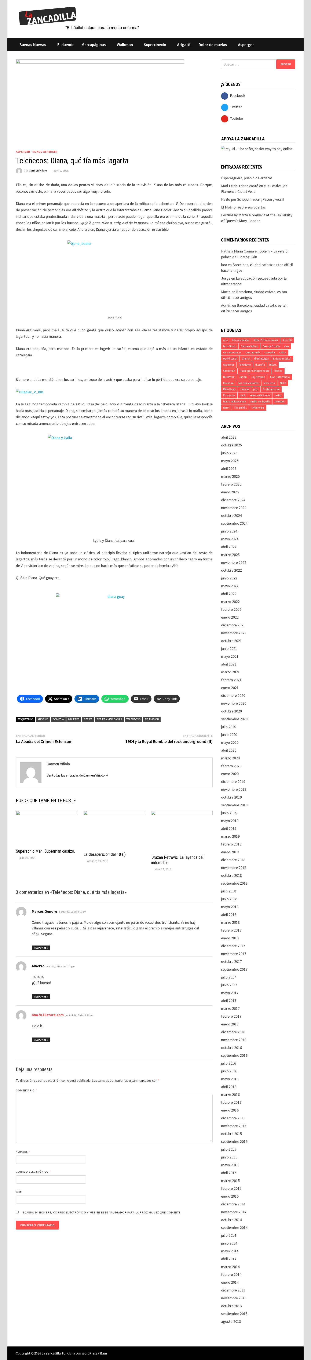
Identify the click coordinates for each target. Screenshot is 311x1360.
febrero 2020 (231, 765)
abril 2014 (228, 1258)
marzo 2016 (230, 1094)
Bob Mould (229, 346)
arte (225, 340)
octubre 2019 (231, 797)
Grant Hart (229, 371)
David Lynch (230, 358)
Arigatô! (184, 44)
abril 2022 (228, 593)
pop (255, 389)
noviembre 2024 (233, 507)
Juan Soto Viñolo (280, 377)
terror (226, 407)
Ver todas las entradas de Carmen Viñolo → (78, 775)
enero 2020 (230, 773)
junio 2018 (229, 898)
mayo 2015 (229, 1164)
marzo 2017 (230, 1008)
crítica (282, 352)
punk (243, 395)
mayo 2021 (229, 656)
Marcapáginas (93, 44)
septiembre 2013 (234, 1313)
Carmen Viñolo (38, 171)
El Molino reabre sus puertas (243, 207)
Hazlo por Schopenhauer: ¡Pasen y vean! (252, 199)
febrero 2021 (231, 679)
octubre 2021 (231, 640)
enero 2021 (230, 687)
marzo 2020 (230, 758)
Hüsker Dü (229, 377)
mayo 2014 (229, 1251)
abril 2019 (228, 828)
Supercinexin (155, 44)
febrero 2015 (231, 1188)
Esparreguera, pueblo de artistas (246, 178)
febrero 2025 (231, 484)
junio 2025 (229, 452)
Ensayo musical (282, 358)
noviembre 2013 (233, 1297)
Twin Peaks (257, 407)
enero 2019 (230, 851)
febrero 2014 (231, 1274)
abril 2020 (228, 750)
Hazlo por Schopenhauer (254, 371)
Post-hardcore (271, 389)
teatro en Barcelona (234, 401)
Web (19, 1191)
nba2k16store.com (48, 1014)
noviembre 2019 (233, 789)
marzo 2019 (230, 836)
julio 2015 (228, 1149)
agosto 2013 (231, 1321)
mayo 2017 (229, 992)
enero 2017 (230, 1024)
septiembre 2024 (234, 523)
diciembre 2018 (233, 859)
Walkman (125, 44)
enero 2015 (230, 1196)
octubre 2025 (231, 445)
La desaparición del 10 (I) (105, 854)
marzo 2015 (230, 1180)
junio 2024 (229, 531)
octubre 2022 (231, 570)
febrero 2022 (231, 609)
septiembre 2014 (234, 1227)
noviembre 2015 (233, 1125)
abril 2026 (228, 437)
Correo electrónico (33, 1171)
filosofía (260, 364)
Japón (243, 377)
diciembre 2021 (233, 625)
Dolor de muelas (212, 44)
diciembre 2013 (233, 1290)
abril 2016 (228, 1086)
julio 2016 (228, 1063)
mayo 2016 (229, 1078)
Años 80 (42, 719)
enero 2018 (230, 938)
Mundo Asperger (44, 152)
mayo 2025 (229, 460)
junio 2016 (229, 1071)
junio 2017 (229, 985)
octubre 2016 (231, 1047)
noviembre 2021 (233, 632)
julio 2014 (228, 1235)
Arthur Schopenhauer (265, 340)
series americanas (109, 719)
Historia (278, 371)
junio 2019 (229, 812)
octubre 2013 (231, 1305)
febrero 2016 (231, 1102)
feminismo (245, 364)
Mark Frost (269, 383)
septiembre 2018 (234, 883)
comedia (58, 719)
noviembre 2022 (233, 562)
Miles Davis (229, 389)
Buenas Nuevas (32, 44)
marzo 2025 (230, 476)
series (88, 719)
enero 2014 (230, 1282)
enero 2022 (230, 617)
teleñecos (133, 719)
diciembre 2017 (233, 945)
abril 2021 (228, 664)
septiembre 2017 (234, 969)
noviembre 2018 (233, 867)
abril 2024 (228, 546)
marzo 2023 (230, 554)
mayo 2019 (229, 820)
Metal (283, 383)
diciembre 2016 (233, 1031)
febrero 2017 (231, 1016)
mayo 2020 (229, 742)
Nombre (23, 1152)
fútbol (273, 364)
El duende (65, 44)
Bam (103, 1353)
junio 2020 (229, 734)
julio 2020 (228, 726)
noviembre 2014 (233, 1211)
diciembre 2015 (233, 1118)
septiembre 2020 (234, 718)
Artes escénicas (240, 340)
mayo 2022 (229, 585)
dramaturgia (261, 358)
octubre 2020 (231, 711)
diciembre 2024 (233, 499)
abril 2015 (228, 1172)
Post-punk (229, 395)
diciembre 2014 (233, 1204)
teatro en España (260, 401)
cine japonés (252, 352)
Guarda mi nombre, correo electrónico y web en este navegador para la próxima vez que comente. (101, 1212)
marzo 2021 (230, 672)
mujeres (74, 719)
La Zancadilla (51, 1353)
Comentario (26, 1090)
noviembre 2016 (233, 1039)
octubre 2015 (231, 1133)
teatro (278, 395)
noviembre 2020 (233, 703)
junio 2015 (229, 1157)
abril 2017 (228, 1000)
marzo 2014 (230, 1266)
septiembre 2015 (234, 1141)
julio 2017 (228, 977)
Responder (41, 947)
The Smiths (240, 407)
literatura (228, 383)
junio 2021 (229, 648)
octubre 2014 (231, 1219)
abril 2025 (228, 468)
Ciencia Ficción (271, 346)
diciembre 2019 (233, 781)
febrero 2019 (231, 844)
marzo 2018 (230, 922)
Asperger (246, 44)
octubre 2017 (231, 961)
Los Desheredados (248, 383)
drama (246, 358)
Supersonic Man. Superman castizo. (45, 851)
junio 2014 (229, 1243)
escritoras (228, 364)
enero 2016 (230, 1110)
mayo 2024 (229, 539)
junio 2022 (229, 578)
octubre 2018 (231, 875)
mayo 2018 (229, 906)
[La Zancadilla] (79, 17)
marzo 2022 (230, 601)
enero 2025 (230, 492)
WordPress (89, 1353)
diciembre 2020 (233, 695)
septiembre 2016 (234, 1055)
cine (286, 346)
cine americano (232, 352)
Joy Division (258, 377)
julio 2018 (228, 891)
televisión (152, 719)
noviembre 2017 (233, 953)
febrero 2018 (231, 930)
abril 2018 (228, 914)
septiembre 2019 (234, 805)
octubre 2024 (231, 515)
